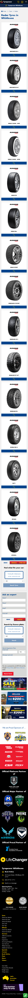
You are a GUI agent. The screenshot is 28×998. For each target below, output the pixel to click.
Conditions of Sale (21, 993)
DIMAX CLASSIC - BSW (14, 123)
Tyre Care (4, 923)
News (4, 958)
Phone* (4, 603)
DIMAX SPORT (14, 267)
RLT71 (14, 483)
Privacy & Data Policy (11, 993)
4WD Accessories (6, 936)
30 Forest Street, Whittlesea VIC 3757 (14, 876)
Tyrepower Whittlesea (15, 5)
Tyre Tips (4, 925)
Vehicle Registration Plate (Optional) (9, 649)
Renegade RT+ (14, 411)
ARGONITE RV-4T (14, 87)
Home (4, 11)
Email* (4, 608)
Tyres (3, 915)
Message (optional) (7, 655)
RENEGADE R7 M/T (14, 375)
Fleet (3, 956)
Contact (4, 952)
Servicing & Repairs (7, 942)
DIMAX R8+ (14, 231)
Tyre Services (5, 944)
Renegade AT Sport (14, 303)
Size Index (4, 966)
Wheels (4, 927)
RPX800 (14, 519)
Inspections (5, 940)
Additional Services (7, 948)
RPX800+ (14, 555)
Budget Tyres (5, 970)
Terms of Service (20, 668)
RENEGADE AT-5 (14, 339)
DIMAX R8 (14, 195)
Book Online (6, 954)
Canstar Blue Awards (7, 968)
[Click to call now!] (18, 2)
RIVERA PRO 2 (14, 447)
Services (4, 934)
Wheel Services (6, 946)
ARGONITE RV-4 (14, 51)
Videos (4, 960)
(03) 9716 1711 (10, 880)
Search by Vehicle (7, 917)
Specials (4, 950)
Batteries (4, 938)
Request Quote (8, 673)
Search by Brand (6, 921)
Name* (4, 598)
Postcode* (5, 613)
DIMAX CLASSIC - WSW (14, 159)
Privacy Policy (10, 668)
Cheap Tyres (5, 972)
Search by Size (6, 919)
